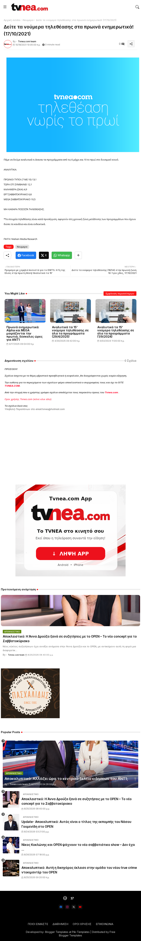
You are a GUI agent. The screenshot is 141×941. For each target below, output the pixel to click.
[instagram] (67, 907)
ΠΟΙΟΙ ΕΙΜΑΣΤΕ (38, 924)
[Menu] (5, 7)
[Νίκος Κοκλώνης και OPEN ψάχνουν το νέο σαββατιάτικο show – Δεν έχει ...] (11, 845)
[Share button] (78, 255)
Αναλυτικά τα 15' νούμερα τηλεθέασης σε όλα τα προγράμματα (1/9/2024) (115, 332)
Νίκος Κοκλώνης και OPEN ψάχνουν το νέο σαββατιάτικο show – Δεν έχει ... (78, 847)
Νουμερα (28, 20)
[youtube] (80, 907)
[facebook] (61, 907)
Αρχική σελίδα (12, 20)
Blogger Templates (56, 931)
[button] (137, 7)
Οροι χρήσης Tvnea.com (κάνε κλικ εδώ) (28, 399)
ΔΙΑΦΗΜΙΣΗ (60, 924)
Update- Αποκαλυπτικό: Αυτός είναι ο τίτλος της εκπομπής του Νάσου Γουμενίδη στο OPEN (76, 824)
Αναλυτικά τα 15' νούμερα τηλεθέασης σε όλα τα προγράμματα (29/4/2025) (70, 332)
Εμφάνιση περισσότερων (120, 293)
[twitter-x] (73, 907)
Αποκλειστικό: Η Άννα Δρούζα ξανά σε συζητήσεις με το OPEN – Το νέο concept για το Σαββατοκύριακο (70, 639)
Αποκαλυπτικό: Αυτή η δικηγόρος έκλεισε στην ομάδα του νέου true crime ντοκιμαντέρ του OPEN (79, 870)
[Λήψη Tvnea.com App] (70, 530)
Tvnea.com (111, 392)
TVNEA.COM (12, 385)
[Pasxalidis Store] (30, 717)
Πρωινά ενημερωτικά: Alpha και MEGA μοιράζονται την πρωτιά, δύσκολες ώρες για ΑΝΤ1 (24, 333)
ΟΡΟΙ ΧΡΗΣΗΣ (82, 924)
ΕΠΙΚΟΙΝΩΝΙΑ (104, 924)
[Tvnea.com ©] (29, 7)
